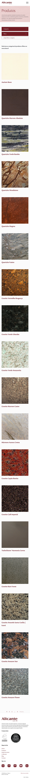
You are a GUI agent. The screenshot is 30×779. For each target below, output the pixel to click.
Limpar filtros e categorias (9, 37)
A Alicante (4, 754)
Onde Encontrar (5, 752)
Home (3, 748)
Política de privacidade (24, 773)
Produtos (4, 750)
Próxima (22, 711)
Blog (3, 756)
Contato (4, 758)
